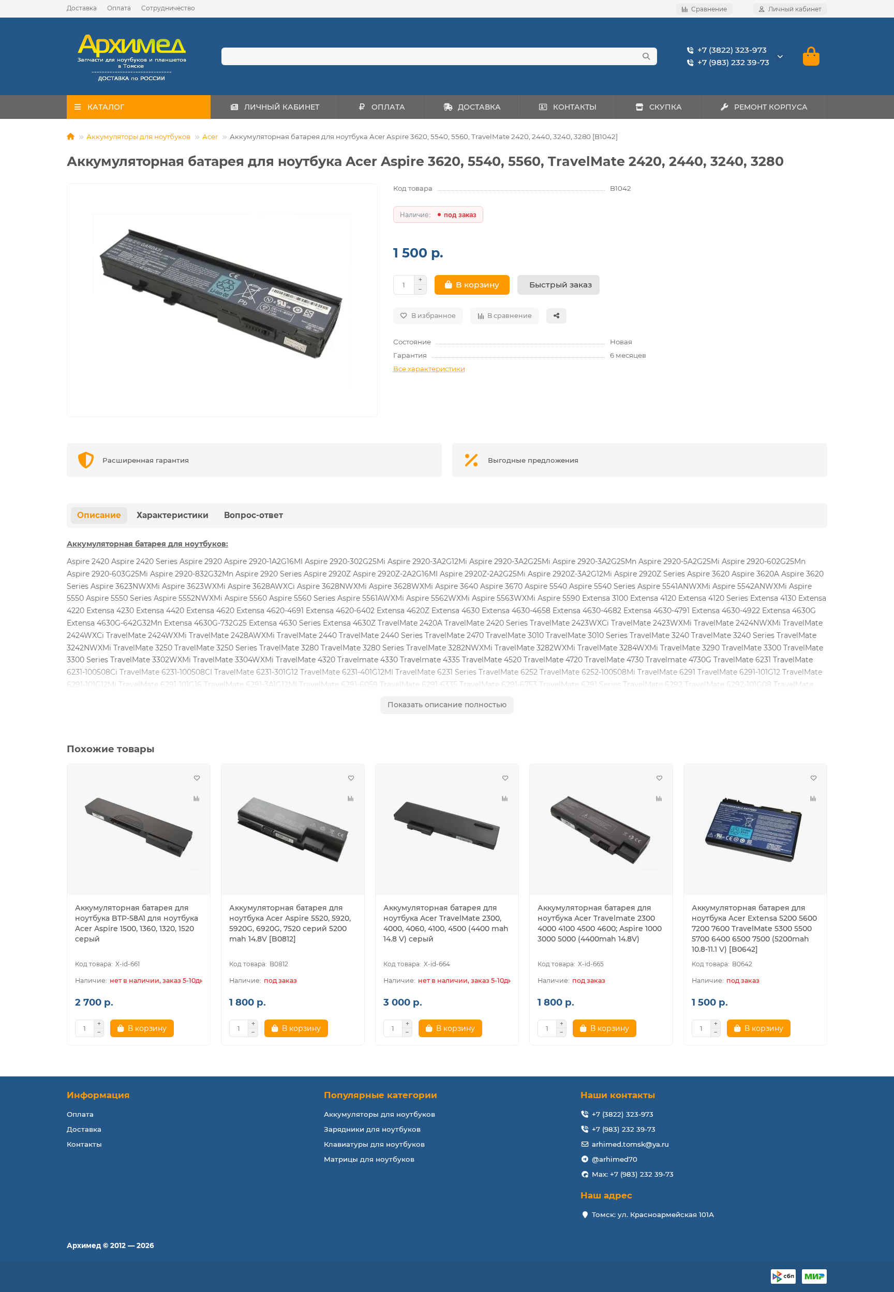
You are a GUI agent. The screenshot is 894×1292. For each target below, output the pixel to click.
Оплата (119, 8)
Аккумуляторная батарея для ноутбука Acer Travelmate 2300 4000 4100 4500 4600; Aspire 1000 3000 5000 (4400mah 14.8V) (600, 923)
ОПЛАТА (388, 107)
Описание (99, 515)
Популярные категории (380, 1095)
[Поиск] (646, 56)
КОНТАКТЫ (575, 107)
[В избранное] (196, 777)
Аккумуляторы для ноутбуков (138, 136)
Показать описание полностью (447, 704)
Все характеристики (429, 368)
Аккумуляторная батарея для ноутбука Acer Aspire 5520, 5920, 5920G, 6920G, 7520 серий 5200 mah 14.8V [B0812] (290, 923)
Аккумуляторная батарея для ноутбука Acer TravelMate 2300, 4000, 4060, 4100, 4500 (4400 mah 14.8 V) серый (446, 923)
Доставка (82, 8)
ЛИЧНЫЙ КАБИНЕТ (281, 107)
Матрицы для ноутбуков (369, 1159)
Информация (98, 1095)
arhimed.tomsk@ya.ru (630, 1144)
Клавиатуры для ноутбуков (374, 1144)
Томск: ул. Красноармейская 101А (653, 1214)
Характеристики (172, 515)
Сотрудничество (168, 8)
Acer (210, 136)
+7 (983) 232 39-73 (733, 62)
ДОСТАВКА (479, 107)
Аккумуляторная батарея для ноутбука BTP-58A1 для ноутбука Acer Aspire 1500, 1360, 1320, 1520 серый (136, 923)
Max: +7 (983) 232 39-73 (633, 1174)
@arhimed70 (614, 1159)
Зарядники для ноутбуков (372, 1129)
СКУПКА (665, 107)
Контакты (84, 1144)
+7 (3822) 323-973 (732, 50)
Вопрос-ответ (253, 515)
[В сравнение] (196, 798)
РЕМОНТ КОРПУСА (771, 107)
